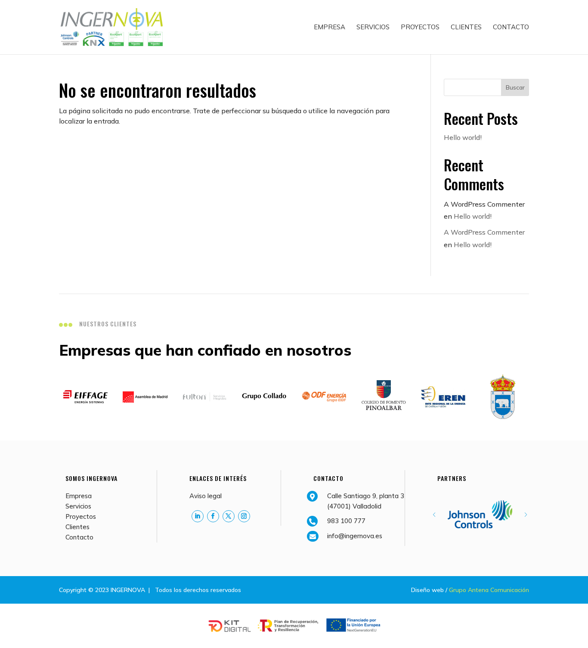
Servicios (373, 27)
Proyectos (420, 27)
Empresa (329, 27)
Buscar (515, 87)
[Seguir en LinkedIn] (198, 516)
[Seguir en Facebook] (213, 516)
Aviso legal (205, 496)
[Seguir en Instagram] (244, 516)
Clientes (466, 27)
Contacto (511, 27)
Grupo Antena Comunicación (489, 590)
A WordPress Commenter (484, 232)
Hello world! (463, 137)
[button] (526, 514)
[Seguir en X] (229, 516)
